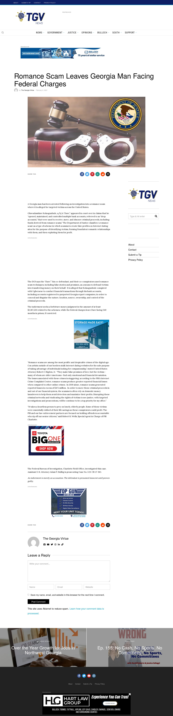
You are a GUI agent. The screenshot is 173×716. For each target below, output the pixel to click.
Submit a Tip (134, 254)
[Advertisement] (105, 18)
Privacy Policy (135, 259)
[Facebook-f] (79, 676)
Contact (132, 249)
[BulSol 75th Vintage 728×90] (63, 52)
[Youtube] (89, 676)
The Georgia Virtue (27, 90)
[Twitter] (84, 676)
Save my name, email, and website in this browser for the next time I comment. (68, 594)
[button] (2, 32)
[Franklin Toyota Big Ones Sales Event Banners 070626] (46, 440)
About (131, 244)
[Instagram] (94, 676)
